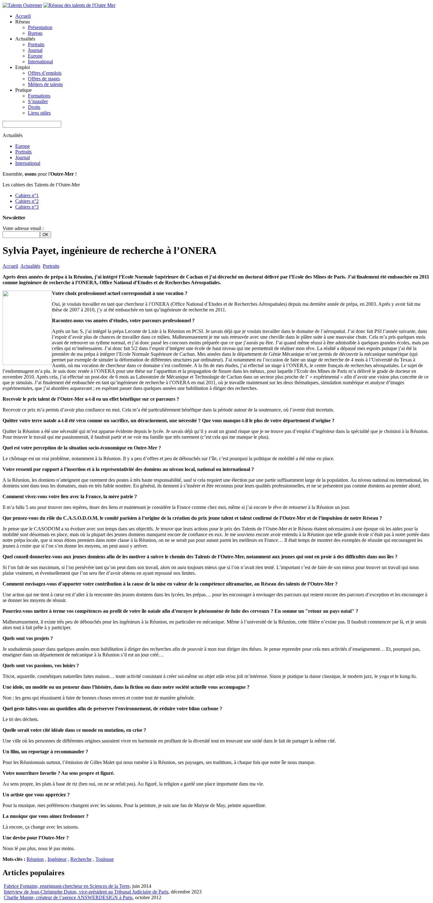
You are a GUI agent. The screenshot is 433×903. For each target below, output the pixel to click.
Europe (35, 56)
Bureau (35, 33)
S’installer (38, 101)
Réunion (35, 859)
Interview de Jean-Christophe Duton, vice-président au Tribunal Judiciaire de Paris (86, 891)
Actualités (30, 266)
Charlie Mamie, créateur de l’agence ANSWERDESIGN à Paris (68, 897)
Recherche (81, 859)
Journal (35, 50)
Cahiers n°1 (27, 195)
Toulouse (104, 859)
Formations (39, 95)
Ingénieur (57, 859)
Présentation (40, 27)
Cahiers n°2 (27, 201)
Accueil (23, 16)
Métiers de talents (45, 84)
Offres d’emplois (44, 73)
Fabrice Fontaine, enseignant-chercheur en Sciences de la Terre (67, 886)
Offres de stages (44, 78)
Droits (34, 107)
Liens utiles (39, 113)
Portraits (36, 44)
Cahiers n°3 (27, 207)
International (40, 61)
